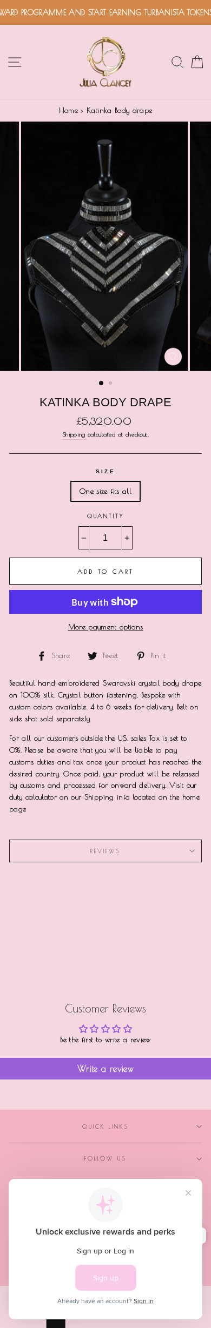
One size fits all (105, 491)
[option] (105, 246)
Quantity (105, 516)
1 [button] (101, 383)
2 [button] (111, 384)
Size (105, 471)
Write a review (105, 1069)
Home (68, 110)
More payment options (105, 626)
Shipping (73, 434)
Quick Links (105, 1126)
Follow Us (105, 1158)
